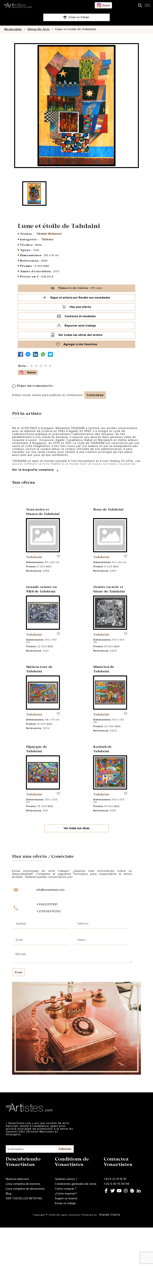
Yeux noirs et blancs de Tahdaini (43, 512)
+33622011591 (47, 904)
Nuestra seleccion (17, 1179)
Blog (8, 1193)
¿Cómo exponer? (66, 1193)
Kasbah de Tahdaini (102, 749)
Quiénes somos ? (66, 1179)
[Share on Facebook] (21, 354)
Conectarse (95, 395)
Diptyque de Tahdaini (36, 749)
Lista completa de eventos (23, 1183)
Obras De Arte (38, 29)
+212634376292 (49, 911)
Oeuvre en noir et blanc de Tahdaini (109, 590)
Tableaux (47, 239)
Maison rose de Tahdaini (39, 669)
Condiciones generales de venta (75, 1183)
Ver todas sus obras (77, 828)
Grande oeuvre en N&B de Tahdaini (41, 590)
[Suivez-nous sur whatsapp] (44, 354)
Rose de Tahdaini (108, 510)
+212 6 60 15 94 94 (116, 1183)
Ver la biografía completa (33, 469)
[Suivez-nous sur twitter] (51, 354)
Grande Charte (109, 1214)
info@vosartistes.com (51, 889)
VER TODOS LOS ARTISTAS (24, 1198)
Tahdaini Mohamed (48, 233)
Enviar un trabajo (65, 1203)
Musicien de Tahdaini (103, 669)
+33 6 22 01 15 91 (115, 1179)
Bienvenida (13, 29)
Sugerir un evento (66, 1198)
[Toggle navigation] (147, 6)
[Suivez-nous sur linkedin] (36, 354)
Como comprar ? (65, 1188)
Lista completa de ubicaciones (25, 1188)
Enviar (18, 972)
